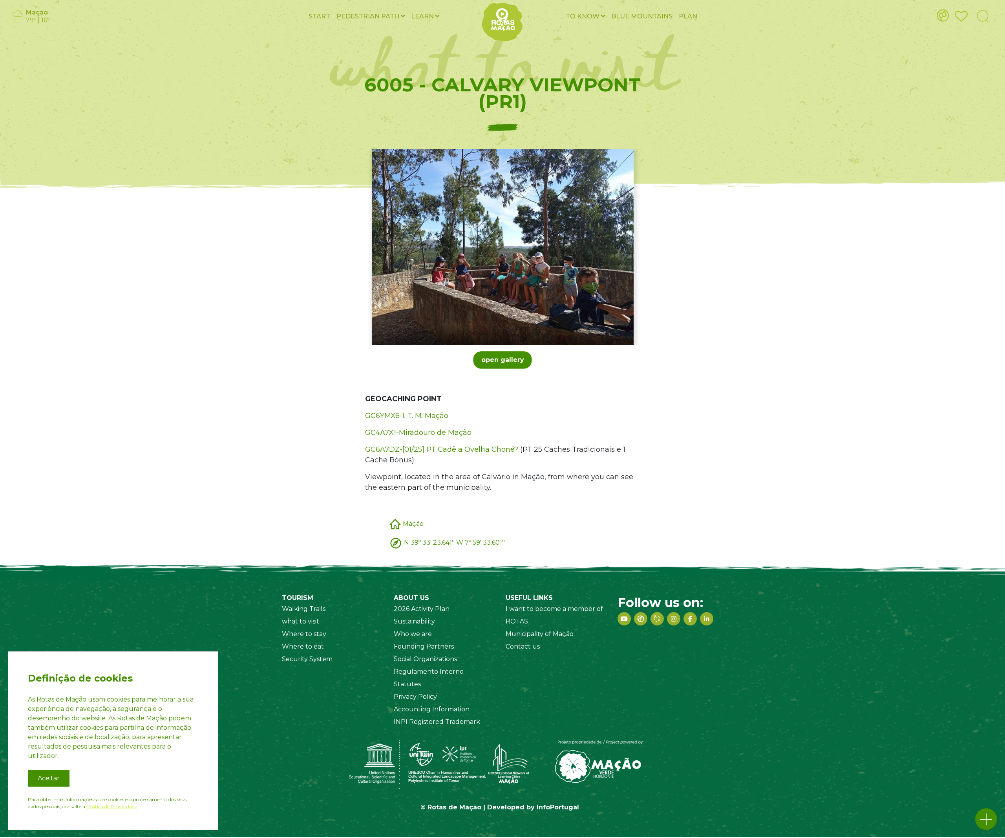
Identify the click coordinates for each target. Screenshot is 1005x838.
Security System (307, 659)
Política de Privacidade (111, 806)
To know (583, 16)
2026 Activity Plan (422, 609)
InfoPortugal (558, 807)
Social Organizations (425, 659)
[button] (986, 819)
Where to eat (303, 646)
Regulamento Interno (429, 671)
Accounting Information (432, 709)
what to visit (300, 621)
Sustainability (414, 621)
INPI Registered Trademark (437, 721)
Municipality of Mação (540, 634)
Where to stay (304, 634)
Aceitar (49, 778)
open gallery (502, 360)
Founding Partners (424, 646)
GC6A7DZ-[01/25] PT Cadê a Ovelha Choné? (441, 449)
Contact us (523, 646)
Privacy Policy (415, 696)
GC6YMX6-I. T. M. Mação (406, 415)
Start (319, 16)
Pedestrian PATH (368, 16)
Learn (423, 16)
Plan (688, 16)
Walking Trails (303, 609)
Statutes (407, 684)
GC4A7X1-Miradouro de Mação (418, 432)
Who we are (413, 634)
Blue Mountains (641, 16)
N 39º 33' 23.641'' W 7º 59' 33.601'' (454, 542)
